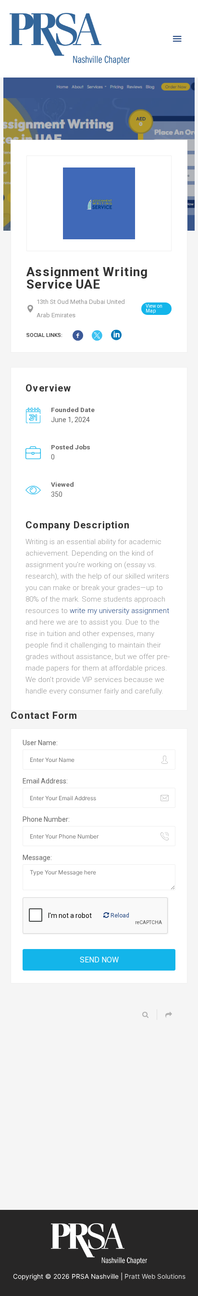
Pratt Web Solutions (155, 1276)
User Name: (40, 743)
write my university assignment (118, 610)
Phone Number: (46, 819)
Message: (37, 857)
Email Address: (45, 781)
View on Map (154, 308)
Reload (119, 915)
